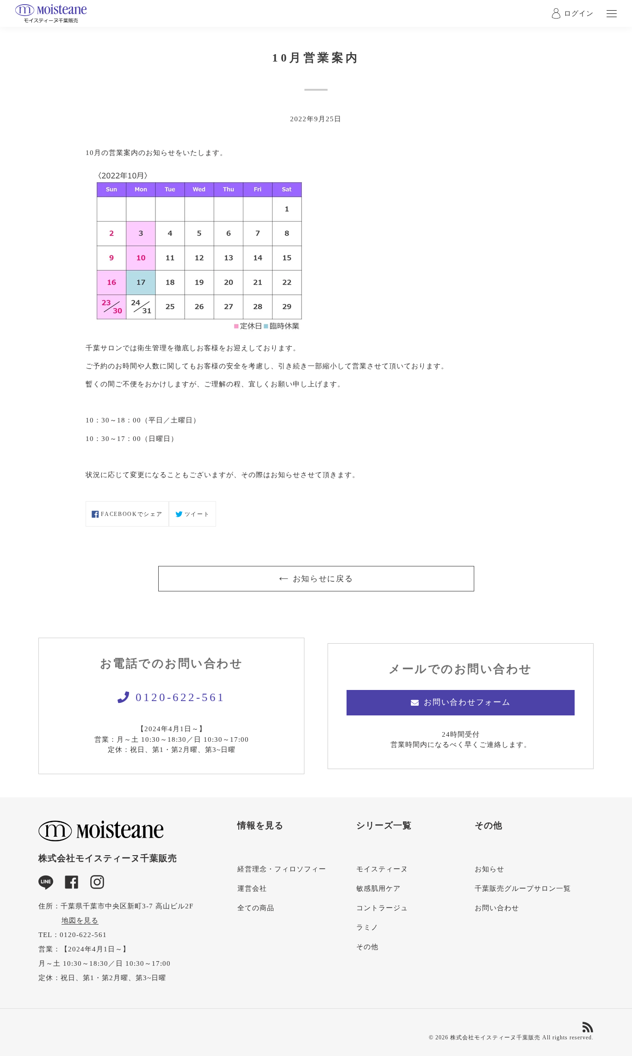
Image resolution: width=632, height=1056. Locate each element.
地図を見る (80, 920)
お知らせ (489, 869)
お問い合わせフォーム (467, 702)
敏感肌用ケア (378, 888)
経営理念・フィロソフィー (281, 869)
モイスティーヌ (382, 869)
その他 (367, 946)
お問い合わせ (497, 908)
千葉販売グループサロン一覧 (523, 888)
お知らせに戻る (323, 578)
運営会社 (252, 888)
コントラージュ (382, 908)
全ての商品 (255, 908)
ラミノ (367, 927)
